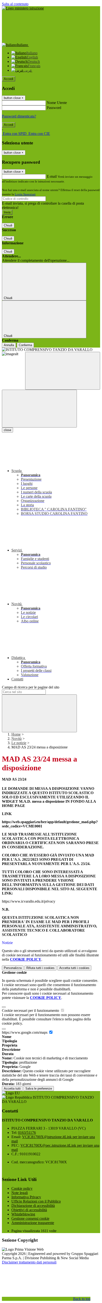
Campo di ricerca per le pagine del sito (30, 687)
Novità (16, 739)
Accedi (8, 79)
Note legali (19, 1193)
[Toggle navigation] (39, 409)
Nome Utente (57, 103)
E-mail (52, 176)
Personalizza (13, 968)
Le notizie (18, 743)
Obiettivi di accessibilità (29, 1210)
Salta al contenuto (15, 4)
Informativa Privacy (26, 1197)
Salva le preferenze (38, 1088)
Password (54, 108)
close (7, 430)
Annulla (9, 345)
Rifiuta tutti (40, 968)
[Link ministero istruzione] (23, 8)
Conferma (25, 345)
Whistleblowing (23, 1214)
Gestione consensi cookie (30, 1218)
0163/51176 (27, 1133)
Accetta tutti (74, 968)
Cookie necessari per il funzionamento (31, 1010)
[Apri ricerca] (62, 371)
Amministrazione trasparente (32, 1223)
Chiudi (8, 225)
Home (16, 734)
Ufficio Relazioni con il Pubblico (36, 1201)
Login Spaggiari (25, 194)
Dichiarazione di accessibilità (33, 1206)
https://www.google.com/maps (25, 1032)
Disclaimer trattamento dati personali (29, 1262)
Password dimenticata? (19, 116)
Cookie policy (21, 1188)
